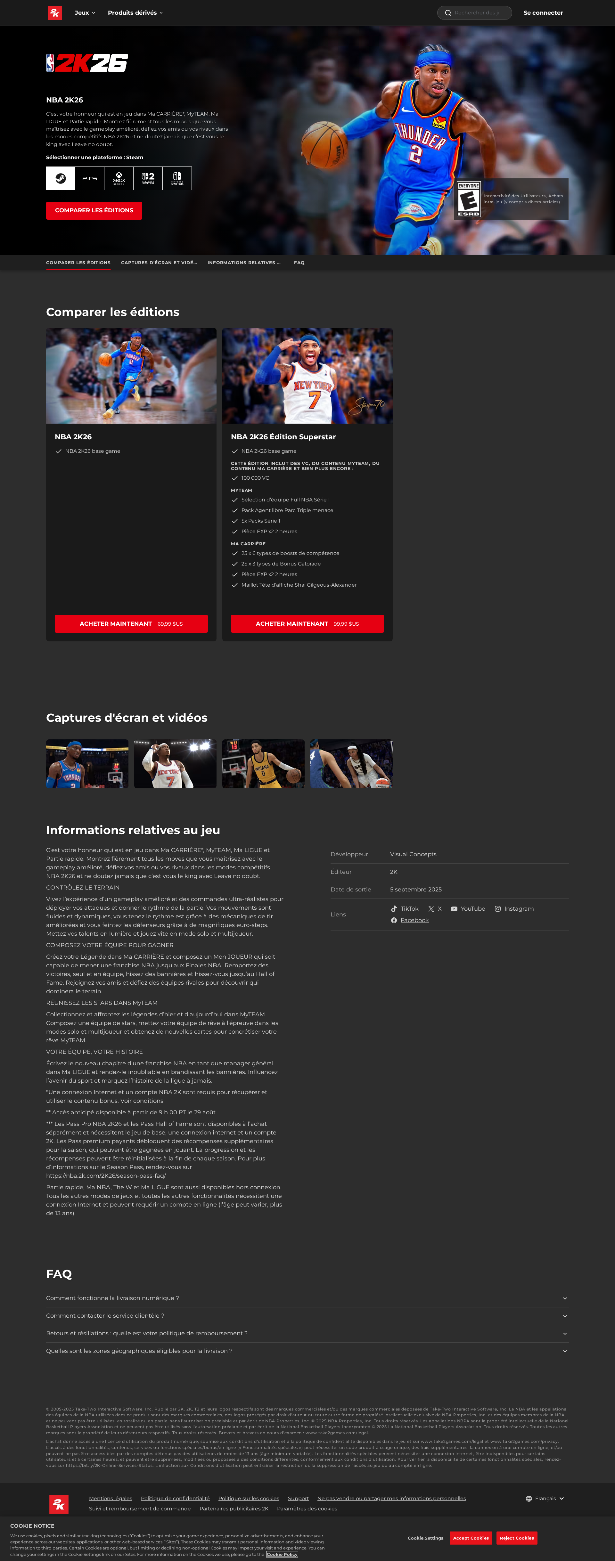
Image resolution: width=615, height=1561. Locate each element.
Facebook (415, 920)
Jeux (82, 12)
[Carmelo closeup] (175, 763)
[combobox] (474, 13)
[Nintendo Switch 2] (148, 178)
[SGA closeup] (87, 763)
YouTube (473, 908)
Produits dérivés (132, 12)
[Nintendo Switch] (177, 178)
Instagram (519, 908)
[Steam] (60, 178)
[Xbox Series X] (118, 178)
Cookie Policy (282, 1554)
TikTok (410, 908)
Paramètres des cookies (307, 1509)
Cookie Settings (426, 1537)
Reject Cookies (517, 1537)
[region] (307, 1538)
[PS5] (89, 178)
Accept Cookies (471, 1537)
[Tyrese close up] (263, 763)
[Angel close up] (351, 763)
